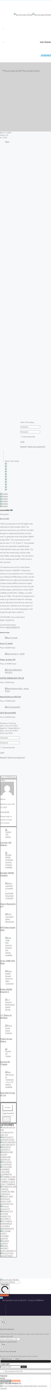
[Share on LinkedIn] (6, 471)
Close (3, 1322)
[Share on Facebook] (6, 464)
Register (47, 42)
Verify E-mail (5, 1342)
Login (22, 442)
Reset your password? (36, 447)
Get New (13, 1342)
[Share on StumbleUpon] (6, 487)
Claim (7, 142)
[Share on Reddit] (6, 479)
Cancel (17, 1359)
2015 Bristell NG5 (8, 713)
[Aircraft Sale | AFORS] (32, 15)
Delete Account (6, 1359)
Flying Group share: (6, 1040)
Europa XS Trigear (5, 1063)
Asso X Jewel (6, 643)
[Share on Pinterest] (6, 482)
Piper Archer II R (7, 660)
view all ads (4, 812)
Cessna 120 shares (5, 843)
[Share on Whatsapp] (6, 466)
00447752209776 (13, 627)
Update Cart (5, 1381)
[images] (4, 494)
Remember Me (29, 437)
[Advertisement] (25, 104)
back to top (4, 1295)
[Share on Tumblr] (6, 484)
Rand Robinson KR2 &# (10, 697)
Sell (1, 1298)
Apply (24, 1367)
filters (7, 1108)
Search (6, 1119)
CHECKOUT (16, 1381)
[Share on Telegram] (6, 490)
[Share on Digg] (6, 477)
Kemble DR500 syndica (7, 874)
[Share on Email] (6, 474)
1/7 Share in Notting (6, 1016)
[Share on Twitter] (6, 469)
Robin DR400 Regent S (6, 990)
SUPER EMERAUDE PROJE (12, 678)
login (42, 42)
